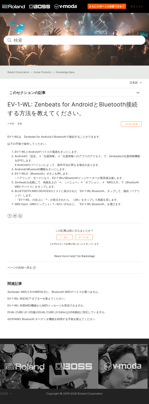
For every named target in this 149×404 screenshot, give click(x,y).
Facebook (9, 216)
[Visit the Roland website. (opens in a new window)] (24, 366)
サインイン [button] (136, 6)
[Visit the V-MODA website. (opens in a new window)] (123, 366)
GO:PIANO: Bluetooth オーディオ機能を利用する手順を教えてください (51, 319)
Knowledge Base (65, 72)
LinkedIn (20, 216)
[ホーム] (14, 7)
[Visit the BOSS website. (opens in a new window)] (73, 366)
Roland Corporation (18, 72)
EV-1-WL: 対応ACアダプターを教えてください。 (37, 298)
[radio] (64, 237)
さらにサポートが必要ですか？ (107, 6)
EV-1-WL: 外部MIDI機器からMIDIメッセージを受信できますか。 (46, 305)
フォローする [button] (131, 124)
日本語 (134, 82)
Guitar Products (42, 72)
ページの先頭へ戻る (19, 267)
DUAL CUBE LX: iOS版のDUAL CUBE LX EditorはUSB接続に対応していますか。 (57, 312)
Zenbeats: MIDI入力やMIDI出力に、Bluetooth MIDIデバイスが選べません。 (54, 292)
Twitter (15, 216)
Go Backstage (86, 256)
